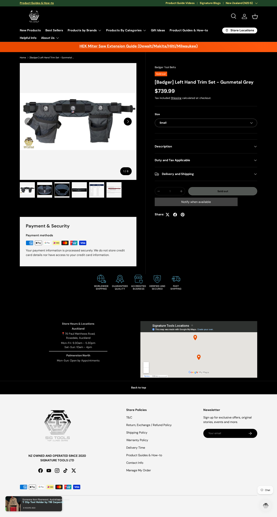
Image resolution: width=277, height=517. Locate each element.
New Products (30, 30)
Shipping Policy (136, 433)
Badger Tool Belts (165, 67)
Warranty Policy (137, 440)
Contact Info (134, 463)
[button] (255, 16)
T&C (129, 417)
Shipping (176, 98)
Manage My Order (138, 470)
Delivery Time (135, 448)
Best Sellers (54, 30)
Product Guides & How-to (189, 30)
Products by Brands (82, 30)
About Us (48, 38)
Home (23, 57)
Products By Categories (124, 30)
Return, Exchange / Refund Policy (149, 425)
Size (157, 114)
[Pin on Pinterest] (182, 214)
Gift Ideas (158, 30)
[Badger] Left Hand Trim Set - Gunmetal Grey (52, 57)
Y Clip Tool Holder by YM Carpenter (43, 502)
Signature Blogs (210, 3)
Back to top (138, 387)
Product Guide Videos (180, 3)
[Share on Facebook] (175, 214)
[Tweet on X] (167, 214)
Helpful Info (28, 38)
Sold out (222, 191)
